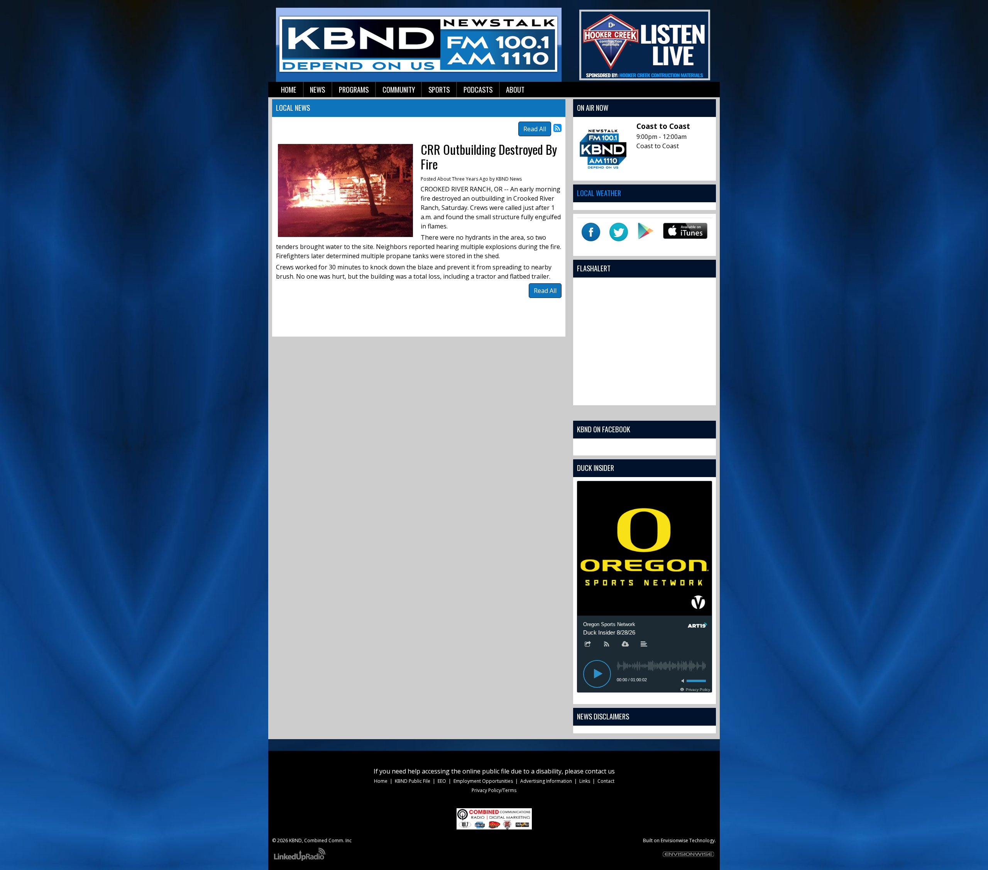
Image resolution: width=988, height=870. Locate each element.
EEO (442, 781)
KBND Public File (412, 781)
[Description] (644, 644)
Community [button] (398, 89)
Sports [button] (439, 89)
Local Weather (599, 193)
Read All (534, 129)
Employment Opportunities (483, 781)
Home (380, 781)
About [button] (515, 89)
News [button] (317, 89)
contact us (600, 771)
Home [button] (288, 89)
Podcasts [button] (478, 89)
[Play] (597, 674)
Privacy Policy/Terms (494, 790)
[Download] (625, 644)
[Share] (587, 644)
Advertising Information (546, 781)
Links (584, 781)
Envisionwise (674, 840)
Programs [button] (354, 89)
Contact (605, 781)
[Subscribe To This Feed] (557, 127)
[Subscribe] (606, 644)
